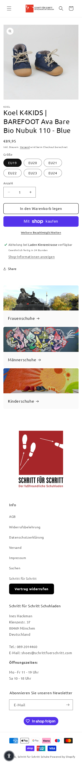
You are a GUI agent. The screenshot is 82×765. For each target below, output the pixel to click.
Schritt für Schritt (23, 578)
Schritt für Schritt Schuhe (34, 756)
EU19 (12, 163)
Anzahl (8, 183)
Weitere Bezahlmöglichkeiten (41, 232)
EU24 (53, 173)
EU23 (32, 173)
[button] (9, 8)
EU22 (12, 173)
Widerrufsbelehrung (25, 527)
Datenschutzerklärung (26, 537)
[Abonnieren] (68, 704)
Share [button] (12, 269)
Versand (25, 147)
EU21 (53, 163)
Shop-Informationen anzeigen (31, 256)
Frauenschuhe (21, 318)
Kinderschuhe (21, 401)
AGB (12, 516)
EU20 (32, 163)
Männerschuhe (22, 359)
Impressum (17, 558)
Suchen (14, 568)
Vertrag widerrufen (32, 589)
